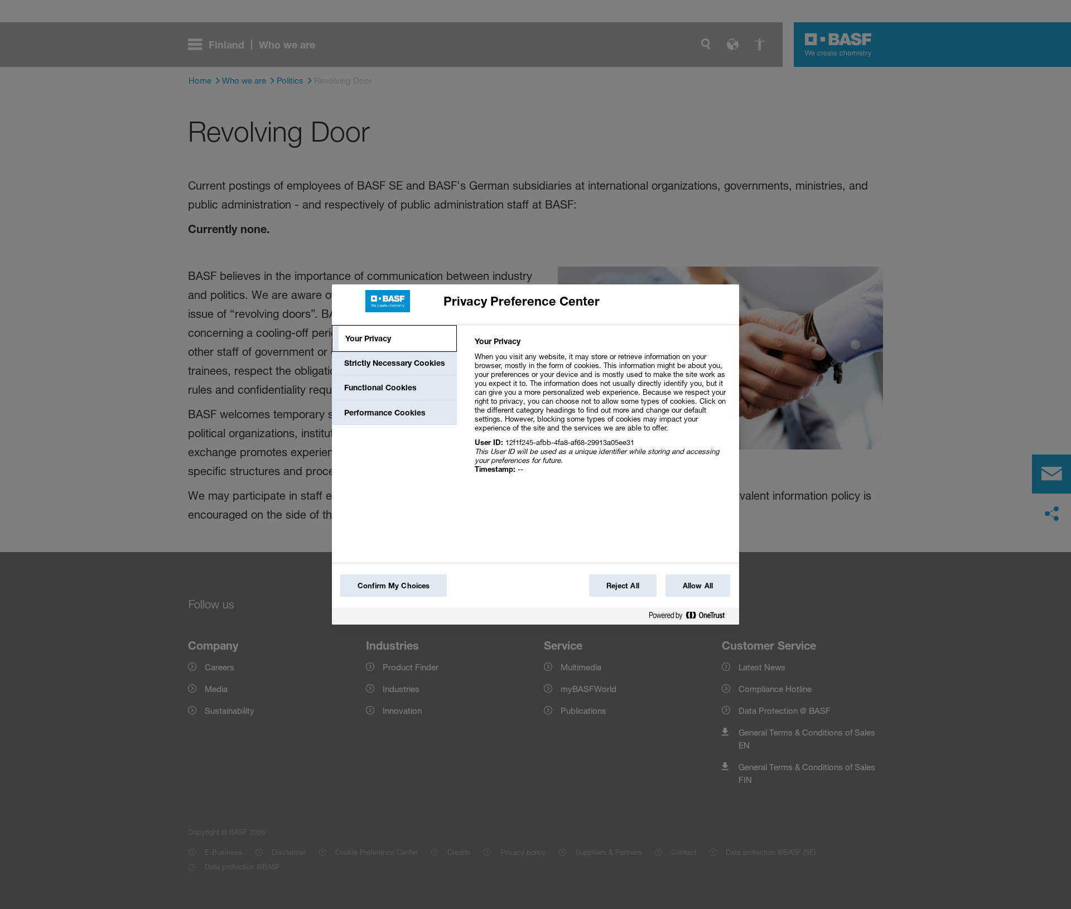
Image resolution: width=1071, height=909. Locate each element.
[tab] (394, 338)
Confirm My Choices (394, 585)
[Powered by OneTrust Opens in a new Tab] (691, 618)
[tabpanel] (602, 411)
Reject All (622, 585)
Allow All (698, 585)
